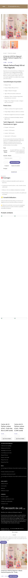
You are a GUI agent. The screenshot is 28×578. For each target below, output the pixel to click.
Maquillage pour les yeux (6, 450)
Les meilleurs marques (7, 443)
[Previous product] (20, 53)
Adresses (3, 488)
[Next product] (24, 53)
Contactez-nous (4, 503)
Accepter (3, 542)
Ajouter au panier (15, 162)
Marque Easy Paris (4, 462)
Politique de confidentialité (6, 501)
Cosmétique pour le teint (6, 452)
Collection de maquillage (6, 445)
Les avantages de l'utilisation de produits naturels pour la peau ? (14, 469)
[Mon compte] (26, 6)
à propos (3, 494)
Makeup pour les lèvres (5, 448)
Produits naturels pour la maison (7, 471)
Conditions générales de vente (7, 499)
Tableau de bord (4, 483)
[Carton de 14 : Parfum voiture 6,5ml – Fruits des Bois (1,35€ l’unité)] (7, 266)
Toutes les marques (12, 53)
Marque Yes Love (4, 459)
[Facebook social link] (8, 168)
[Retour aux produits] (22, 53)
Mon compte (4, 481)
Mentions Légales (4, 496)
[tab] (14, 171)
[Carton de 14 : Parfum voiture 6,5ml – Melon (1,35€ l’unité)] (20, 266)
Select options (13, 576)
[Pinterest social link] (11, 168)
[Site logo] (14, 6)
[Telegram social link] (15, 168)
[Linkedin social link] (13, 168)
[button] (6, 438)
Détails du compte (5, 490)
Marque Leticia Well (5, 457)
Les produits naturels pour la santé (8, 474)
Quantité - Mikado (7, 155)
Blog (2, 465)
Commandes (4, 486)
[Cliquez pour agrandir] (3, 37)
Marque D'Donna (4, 455)
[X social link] (10, 168)
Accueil (4, 53)
